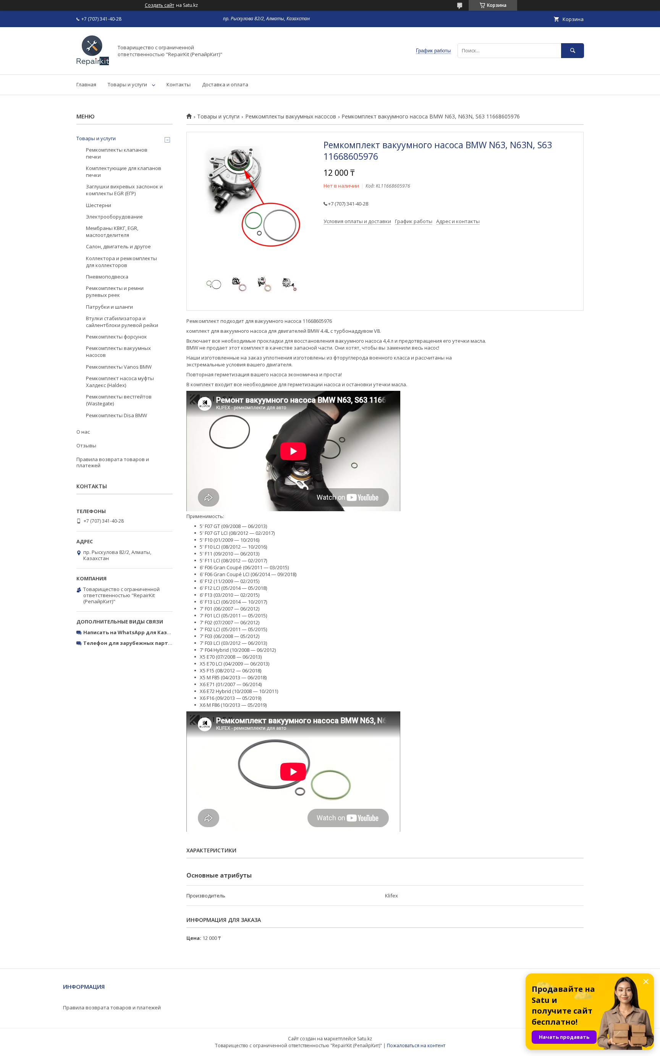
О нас (83, 431)
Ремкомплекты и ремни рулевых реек (115, 291)
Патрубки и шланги (109, 306)
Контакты (179, 84)
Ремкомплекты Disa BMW (116, 415)
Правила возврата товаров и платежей (112, 462)
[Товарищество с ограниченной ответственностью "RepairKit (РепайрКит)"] (92, 64)
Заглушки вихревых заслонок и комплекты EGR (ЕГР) (124, 190)
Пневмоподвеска (107, 276)
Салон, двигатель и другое (118, 246)
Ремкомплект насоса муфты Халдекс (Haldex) (120, 382)
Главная (86, 84)
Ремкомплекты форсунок (116, 336)
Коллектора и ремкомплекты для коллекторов (121, 262)
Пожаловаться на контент (416, 1045)
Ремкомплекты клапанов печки (116, 153)
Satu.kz (364, 1038)
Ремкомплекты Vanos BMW (119, 366)
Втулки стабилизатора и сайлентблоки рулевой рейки (122, 322)
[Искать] (572, 50)
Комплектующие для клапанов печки (123, 171)
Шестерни (98, 205)
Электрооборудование (114, 216)
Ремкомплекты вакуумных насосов (290, 116)
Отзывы (86, 445)
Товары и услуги (127, 84)
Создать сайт (159, 5)
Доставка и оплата (225, 84)
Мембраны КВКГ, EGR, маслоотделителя (112, 231)
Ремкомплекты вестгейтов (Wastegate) (119, 400)
